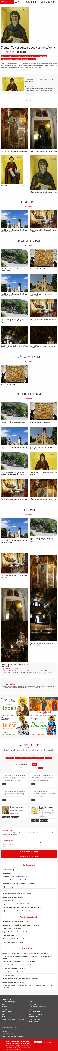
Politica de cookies (8, 1034)
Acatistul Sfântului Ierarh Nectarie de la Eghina (15, 972)
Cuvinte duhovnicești (8, 1002)
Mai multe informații (16, 1050)
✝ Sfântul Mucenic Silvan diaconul (13, 791)
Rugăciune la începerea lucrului (11, 887)
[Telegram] (54, 1)
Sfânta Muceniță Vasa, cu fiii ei (46, 808)
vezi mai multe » (29, 105)
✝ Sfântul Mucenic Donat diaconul (13, 775)
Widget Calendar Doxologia (29, 852)
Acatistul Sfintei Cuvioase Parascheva (12, 897)
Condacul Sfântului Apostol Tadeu (11, 935)
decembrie (32, 752)
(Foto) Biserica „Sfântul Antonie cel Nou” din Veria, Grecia (14, 231)
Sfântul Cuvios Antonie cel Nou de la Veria (14, 151)
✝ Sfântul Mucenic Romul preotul (42, 775)
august (37, 750)
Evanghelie (26, 59)
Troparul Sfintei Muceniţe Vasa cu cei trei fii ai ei (15, 932)
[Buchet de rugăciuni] (35, 1)
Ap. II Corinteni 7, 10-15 (8, 836)
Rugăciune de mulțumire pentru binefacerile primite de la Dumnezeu (21, 907)
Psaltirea (4, 890)
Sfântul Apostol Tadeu (17, 807)
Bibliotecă (5, 1009)
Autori (31, 1002)
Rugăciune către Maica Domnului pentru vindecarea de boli (18, 961)
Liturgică (5, 1007)
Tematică (31, 1009)
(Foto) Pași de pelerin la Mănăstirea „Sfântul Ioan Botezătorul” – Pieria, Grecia (12, 320)
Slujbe (49, 758)
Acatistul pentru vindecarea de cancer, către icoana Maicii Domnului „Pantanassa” (25, 953)
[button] (18, 2)
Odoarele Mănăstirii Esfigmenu (40, 269)
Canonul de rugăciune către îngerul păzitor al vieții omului (18, 883)
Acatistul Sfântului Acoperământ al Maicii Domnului (16, 894)
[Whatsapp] (21, 52)
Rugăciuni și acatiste (29, 948)
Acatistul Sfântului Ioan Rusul (10, 975)
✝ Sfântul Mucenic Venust (39, 791)
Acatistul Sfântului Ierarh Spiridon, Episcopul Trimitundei (18, 965)
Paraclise (29, 758)
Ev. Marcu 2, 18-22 (6, 846)
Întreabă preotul (7, 1012)
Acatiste (9, 758)
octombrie (50, 750)
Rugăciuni (39, 758)
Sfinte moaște (17, 56)
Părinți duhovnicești (35, 1004)
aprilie (22, 750)
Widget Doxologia (34, 1019)
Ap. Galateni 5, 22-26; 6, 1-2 (11, 669)
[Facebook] (40, 1)
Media (3, 1014)
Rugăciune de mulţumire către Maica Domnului (15, 904)
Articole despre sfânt (7, 59)
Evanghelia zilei (8, 840)
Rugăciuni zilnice (29, 865)
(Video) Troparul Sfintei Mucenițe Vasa (13, 942)
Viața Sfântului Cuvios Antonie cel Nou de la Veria (40, 81)
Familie (4, 1004)
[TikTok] (47, 1)
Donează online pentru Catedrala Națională (15, 1036)
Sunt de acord (38, 1042)
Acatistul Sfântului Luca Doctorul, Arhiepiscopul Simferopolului (20, 979)
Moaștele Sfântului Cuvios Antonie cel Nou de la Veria (42, 644)
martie (18, 750)
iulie (33, 750)
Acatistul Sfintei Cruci (8, 900)
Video (17, 817)
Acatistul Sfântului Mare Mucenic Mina (13, 982)
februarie (12, 750)
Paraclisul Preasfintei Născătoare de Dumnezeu (15, 876)
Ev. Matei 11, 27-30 (8, 684)
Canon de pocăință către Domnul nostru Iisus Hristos (17, 880)
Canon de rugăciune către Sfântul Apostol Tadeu (15, 921)
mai (26, 750)
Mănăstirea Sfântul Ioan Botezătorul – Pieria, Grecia (13, 269)
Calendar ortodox (29, 746)
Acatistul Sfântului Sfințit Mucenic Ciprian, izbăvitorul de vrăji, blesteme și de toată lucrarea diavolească (27, 986)
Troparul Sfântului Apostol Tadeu (11, 928)
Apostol (33, 59)
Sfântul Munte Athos (40, 56)
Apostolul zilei (7, 830)
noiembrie (25, 752)
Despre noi (5, 1031)
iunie (29, 750)
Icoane (9, 56)
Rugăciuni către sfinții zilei (29, 917)
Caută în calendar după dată (19, 768)
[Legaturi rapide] (56, 1)
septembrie (43, 750)
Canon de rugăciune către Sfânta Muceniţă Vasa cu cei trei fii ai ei (20, 925)
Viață (3, 56)
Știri (3, 1017)
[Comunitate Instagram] (52, 1)
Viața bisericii (6, 999)
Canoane (19, 758)
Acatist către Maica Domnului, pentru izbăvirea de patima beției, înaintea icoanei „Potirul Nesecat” (27, 957)
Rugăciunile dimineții (8, 870)
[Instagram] (44, 1)
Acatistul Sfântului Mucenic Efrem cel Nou (14, 968)
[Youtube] (42, 1)
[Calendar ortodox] (31, 1)
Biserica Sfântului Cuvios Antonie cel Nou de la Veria (14, 347)
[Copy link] (24, 52)
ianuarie (6, 750)
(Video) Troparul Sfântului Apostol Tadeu (13, 939)
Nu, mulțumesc (47, 1042)
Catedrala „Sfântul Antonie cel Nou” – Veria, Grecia (42, 295)
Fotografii (17, 59)
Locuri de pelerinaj (28, 56)
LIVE (28, 1)
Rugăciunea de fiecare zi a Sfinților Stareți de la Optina (17, 911)
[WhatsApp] (49, 1)
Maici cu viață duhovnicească (38, 1007)
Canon (4, 817)
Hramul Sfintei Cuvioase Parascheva (13, 1019)
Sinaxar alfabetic (34, 1012)
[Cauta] (38, 1)
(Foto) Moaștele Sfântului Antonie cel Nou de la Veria (43, 231)
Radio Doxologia (34, 1022)
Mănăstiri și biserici (35, 1014)
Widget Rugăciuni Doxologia (29, 856)
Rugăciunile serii (7, 873)
